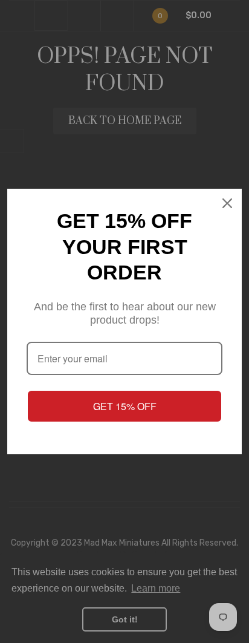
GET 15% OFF (125, 406)
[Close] (227, 203)
